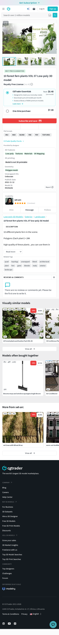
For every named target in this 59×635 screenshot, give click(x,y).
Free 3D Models (8, 521)
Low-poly (9, 153)
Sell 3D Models (8, 535)
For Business (7, 507)
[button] (50, 15)
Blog (4, 487)
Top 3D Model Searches (12, 554)
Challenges (7, 573)
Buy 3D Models (8, 502)
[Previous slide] (5, 38)
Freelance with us (9, 549)
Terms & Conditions (10, 614)
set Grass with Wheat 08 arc (13, 445)
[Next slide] (53, 38)
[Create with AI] (28, 9)
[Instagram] (15, 623)
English (34, 614)
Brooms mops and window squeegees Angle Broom (22, 393)
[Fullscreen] (6, 23)
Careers (5, 492)
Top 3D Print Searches (11, 559)
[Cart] (34, 9)
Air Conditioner (51, 393)
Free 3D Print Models (11, 525)
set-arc (17, 199)
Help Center (7, 497)
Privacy (24, 614)
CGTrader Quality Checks (13, 141)
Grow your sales (9, 540)
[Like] (11, 127)
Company (6, 482)
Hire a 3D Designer (10, 516)
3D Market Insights (10, 545)
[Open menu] (3, 9)
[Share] (48, 127)
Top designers (8, 568)
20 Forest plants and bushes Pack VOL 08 (18, 341)
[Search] (55, 15)
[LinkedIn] (4, 623)
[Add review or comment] (54, 277)
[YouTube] (9, 623)
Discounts (6, 530)
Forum (5, 578)
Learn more (17, 104)
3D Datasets (7, 511)
